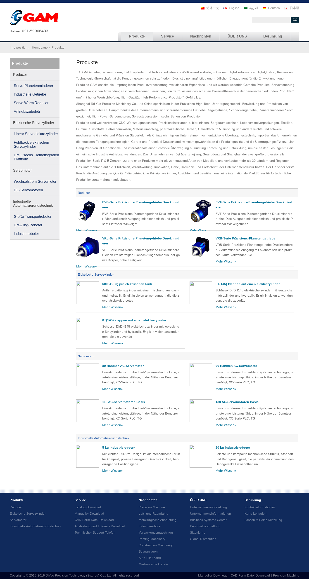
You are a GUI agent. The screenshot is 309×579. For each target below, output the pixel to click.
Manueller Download (89, 513)
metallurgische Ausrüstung (157, 520)
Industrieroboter (150, 526)
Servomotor (86, 356)
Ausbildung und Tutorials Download (100, 526)
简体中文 (212, 8)
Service (80, 500)
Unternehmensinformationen (210, 513)
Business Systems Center (208, 520)
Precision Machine (152, 507)
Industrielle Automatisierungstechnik (103, 438)
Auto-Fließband (150, 558)
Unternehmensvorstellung (208, 507)
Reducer (84, 193)
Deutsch (274, 8)
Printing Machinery (152, 539)
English (234, 8)
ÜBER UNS (198, 500)
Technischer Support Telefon (95, 532)
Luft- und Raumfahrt (153, 513)
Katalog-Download (88, 507)
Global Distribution (203, 539)
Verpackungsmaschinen (156, 532)
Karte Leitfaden (255, 513)
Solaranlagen (148, 551)
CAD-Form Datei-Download (94, 520)
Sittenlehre (197, 532)
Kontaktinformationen (260, 507)
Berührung (253, 500)
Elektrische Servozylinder (96, 274)
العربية (253, 8)
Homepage (40, 47)
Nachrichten (148, 500)
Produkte (17, 500)
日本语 (294, 8)
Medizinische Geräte (153, 564)
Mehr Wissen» (86, 230)
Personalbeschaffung (205, 526)
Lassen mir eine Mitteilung (263, 520)
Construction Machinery (156, 545)
